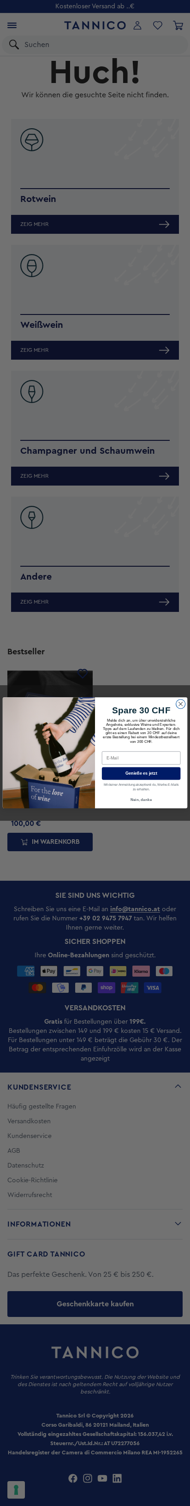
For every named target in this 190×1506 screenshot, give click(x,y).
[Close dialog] (180, 704)
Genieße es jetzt (141, 773)
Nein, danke (141, 800)
